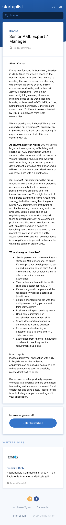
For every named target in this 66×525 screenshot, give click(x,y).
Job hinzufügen (21, 507)
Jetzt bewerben (33, 423)
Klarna (13, 31)
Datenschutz (44, 507)
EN (60, 6)
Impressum (20, 515)
